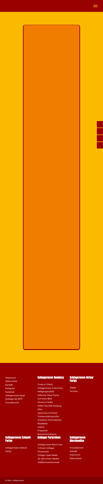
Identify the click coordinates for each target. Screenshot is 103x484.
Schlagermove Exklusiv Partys (16, 449)
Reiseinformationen (47, 434)
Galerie (41, 427)
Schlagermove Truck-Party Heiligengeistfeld (50, 390)
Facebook (9, 392)
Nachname (32, 44)
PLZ (29, 129)
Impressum (10, 377)
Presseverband (33, 155)
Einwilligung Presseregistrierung (43, 310)
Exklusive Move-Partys (48, 395)
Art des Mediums (35, 96)
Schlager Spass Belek (48, 455)
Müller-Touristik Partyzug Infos (49, 407)
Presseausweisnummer (37, 168)
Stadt (30, 142)
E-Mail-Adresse (34, 104)
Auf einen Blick (45, 398)
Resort (29, 83)
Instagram (10, 388)
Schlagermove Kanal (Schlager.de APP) (15, 397)
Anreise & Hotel (45, 402)
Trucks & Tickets (45, 384)
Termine (74, 391)
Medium (31, 70)
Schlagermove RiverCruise (50, 444)
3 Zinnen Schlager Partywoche (46, 450)
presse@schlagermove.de (52, 297)
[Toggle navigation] (95, 6)
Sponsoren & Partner (48, 413)
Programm (43, 430)
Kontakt (9, 385)
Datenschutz (11, 381)
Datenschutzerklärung (36, 304)
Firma (30, 57)
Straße (30, 116)
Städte (73, 387)
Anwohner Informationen (50, 420)
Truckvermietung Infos (48, 416)
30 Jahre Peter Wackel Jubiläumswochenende (48, 460)
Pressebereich (12, 402)
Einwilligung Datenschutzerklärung (44, 181)
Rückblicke (43, 423)
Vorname (31, 31)
